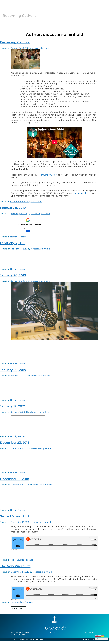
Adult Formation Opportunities (26, 201)
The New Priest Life (15, 566)
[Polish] (99, 636)
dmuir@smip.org (49, 175)
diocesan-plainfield (39, 48)
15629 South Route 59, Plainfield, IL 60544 (20, 634)
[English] (96, 636)
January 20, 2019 (13, 370)
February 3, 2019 (12, 243)
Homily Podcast (18, 237)
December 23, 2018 (15, 442)
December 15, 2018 (14, 479)
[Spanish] (102, 636)
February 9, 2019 (13, 208)
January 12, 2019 (12, 406)
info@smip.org (91, 632)
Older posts (18, 608)
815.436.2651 (54, 632)
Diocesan (95, 639)
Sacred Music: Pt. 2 (14, 516)
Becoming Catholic (15, 42)
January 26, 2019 (13, 275)
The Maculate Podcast (21, 560)
